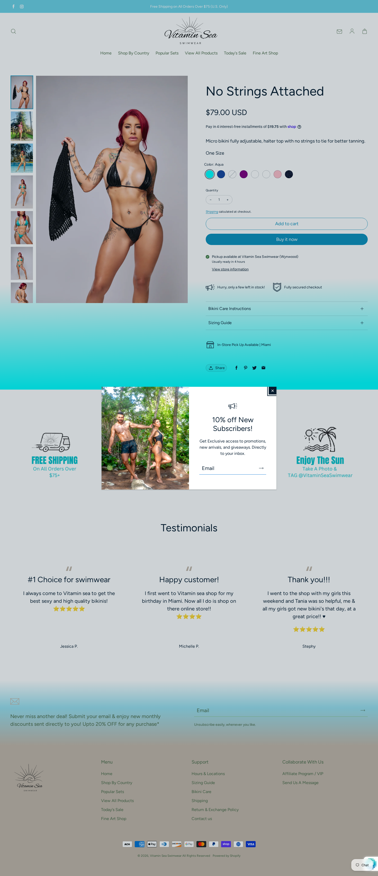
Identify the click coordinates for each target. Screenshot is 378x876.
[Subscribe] (261, 468)
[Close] (272, 390)
